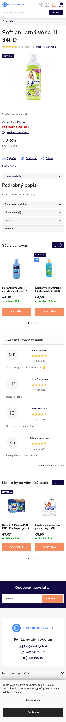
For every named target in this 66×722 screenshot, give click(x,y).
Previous (55, 245)
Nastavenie (33, 700)
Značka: (9, 166)
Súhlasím (33, 712)
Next (61, 245)
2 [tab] (31, 323)
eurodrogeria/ (36, 658)
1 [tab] (28, 323)
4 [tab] (37, 323)
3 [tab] (34, 323)
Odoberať (53, 598)
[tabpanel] (16, 285)
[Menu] (61, 4)
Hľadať (56, 12)
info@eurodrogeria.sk (35, 646)
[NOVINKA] (16, 505)
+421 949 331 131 (36, 652)
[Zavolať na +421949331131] (41, 5)
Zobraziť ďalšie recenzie (50, 465)
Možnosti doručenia (18, 132)
